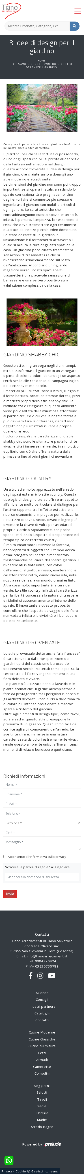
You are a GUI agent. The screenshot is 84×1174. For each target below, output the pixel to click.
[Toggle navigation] (78, 11)
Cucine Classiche (42, 1039)
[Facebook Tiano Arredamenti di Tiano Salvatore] (30, 976)
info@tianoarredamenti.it (47, 956)
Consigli (42, 999)
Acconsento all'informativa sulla (37, 857)
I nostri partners (42, 1006)
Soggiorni (42, 1085)
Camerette (42, 1066)
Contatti (42, 1020)
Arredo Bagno (42, 1126)
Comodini (42, 1073)
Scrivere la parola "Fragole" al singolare (37, 867)
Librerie (42, 1113)
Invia (10, 893)
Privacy (7, 1171)
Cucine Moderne (42, 1032)
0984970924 (45, 961)
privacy (61, 857)
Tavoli (42, 1099)
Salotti (42, 1092)
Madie (42, 1119)
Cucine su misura (42, 1046)
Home (41, 60)
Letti (42, 1053)
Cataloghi (42, 1013)
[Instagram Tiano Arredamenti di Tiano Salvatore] (40, 976)
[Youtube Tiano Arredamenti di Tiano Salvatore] (52, 976)
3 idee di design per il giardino (49, 65)
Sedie (42, 1106)
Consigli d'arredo (43, 64)
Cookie (21, 1171)
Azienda (42, 992)
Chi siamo (19, 64)
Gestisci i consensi (45, 1171)
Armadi (42, 1059)
